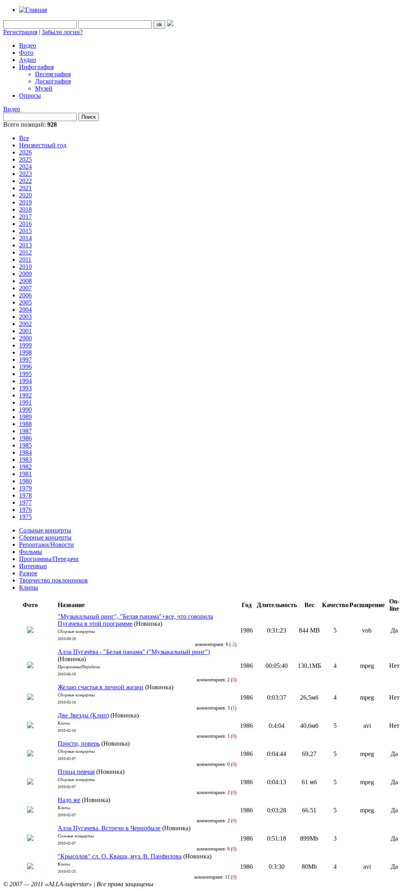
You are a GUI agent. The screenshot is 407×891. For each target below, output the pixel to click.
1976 (25, 509)
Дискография (53, 81)
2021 (25, 188)
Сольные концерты (45, 530)
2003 (25, 316)
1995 (25, 373)
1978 (25, 495)
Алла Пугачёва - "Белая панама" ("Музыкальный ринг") (134, 651)
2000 (25, 338)
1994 (25, 381)
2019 (25, 202)
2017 (25, 216)
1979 (25, 488)
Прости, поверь (79, 743)
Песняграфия (53, 74)
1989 (25, 416)
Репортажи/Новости (46, 544)
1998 (25, 352)
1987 (25, 431)
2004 (25, 309)
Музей (43, 88)
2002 (25, 323)
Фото (26, 52)
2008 (25, 281)
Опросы (30, 95)
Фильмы (30, 551)
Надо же (69, 799)
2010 (25, 266)
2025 (25, 159)
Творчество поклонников (53, 580)
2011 (25, 259)
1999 (25, 345)
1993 (25, 388)
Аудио (27, 59)
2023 (25, 173)
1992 (25, 395)
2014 (25, 238)
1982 (25, 466)
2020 (25, 195)
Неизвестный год (42, 145)
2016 (25, 223)
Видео (27, 45)
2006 (25, 295)
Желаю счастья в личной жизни (100, 687)
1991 (25, 402)
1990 (25, 409)
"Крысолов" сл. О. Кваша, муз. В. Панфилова (120, 856)
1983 (25, 459)
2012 (25, 252)
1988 (25, 423)
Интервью (33, 566)
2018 (25, 209)
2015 (25, 231)
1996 (25, 366)
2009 (25, 273)
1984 (25, 452)
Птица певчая (76, 771)
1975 (25, 516)
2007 (25, 288)
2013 (25, 245)
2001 (25, 331)
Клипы (28, 587)
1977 (25, 502)
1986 (25, 438)
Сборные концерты (45, 537)
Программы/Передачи (49, 558)
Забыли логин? (62, 32)
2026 (25, 152)
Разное (28, 573)
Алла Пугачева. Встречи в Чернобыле (109, 828)
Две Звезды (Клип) (83, 715)
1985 (25, 445)
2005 (25, 302)
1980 (25, 481)
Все (24, 138)
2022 (25, 180)
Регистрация (20, 32)
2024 (25, 166)
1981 (25, 474)
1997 (25, 359)
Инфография (36, 67)
